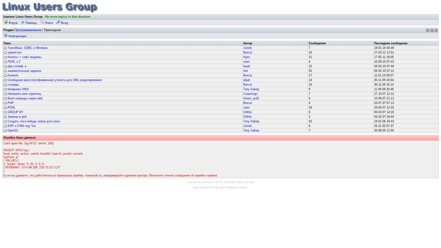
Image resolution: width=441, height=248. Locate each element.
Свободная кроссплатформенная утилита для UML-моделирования (54, 80)
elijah (246, 80)
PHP (10, 103)
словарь (13, 84)
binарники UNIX (18, 89)
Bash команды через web (24, 98)
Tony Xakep (251, 89)
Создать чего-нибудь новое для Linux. (34, 121)
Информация (17, 36)
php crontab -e (17, 66)
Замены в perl (17, 116)
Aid (245, 70)
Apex (246, 57)
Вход (64, 23)
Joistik (247, 48)
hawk (246, 66)
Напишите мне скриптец (24, 93)
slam (246, 61)
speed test (14, 52)
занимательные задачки (24, 70)
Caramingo (250, 93)
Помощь (31, 23)
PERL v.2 (13, 61)
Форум (13, 23)
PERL (11, 107)
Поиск (48, 23)
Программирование (28, 30)
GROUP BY (15, 112)
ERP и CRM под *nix (21, 126)
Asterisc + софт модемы (24, 57)
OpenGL (13, 130)
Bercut (247, 52)
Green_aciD (251, 98)
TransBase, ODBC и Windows (27, 48)
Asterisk (12, 75)
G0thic (247, 112)
